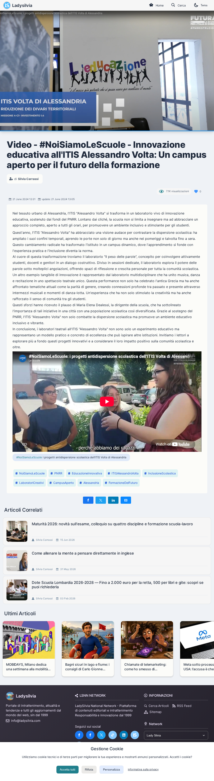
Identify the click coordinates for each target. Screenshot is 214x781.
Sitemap (155, 712)
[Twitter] (101, 735)
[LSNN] (135, 735)
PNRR (58, 473)
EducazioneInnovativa (87, 473)
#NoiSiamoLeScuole (29, 457)
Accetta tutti (67, 769)
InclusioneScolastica (162, 473)
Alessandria (91, 482)
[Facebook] (79, 735)
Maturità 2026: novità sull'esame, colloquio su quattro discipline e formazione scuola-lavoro (112, 524)
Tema (204, 5)
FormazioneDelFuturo (123, 482)
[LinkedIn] (124, 735)
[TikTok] (112, 735)
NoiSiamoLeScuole (32, 473)
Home (160, 5)
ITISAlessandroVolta (125, 473)
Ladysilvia (22, 5)
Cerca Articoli (159, 706)
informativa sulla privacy (143, 769)
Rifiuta (89, 769)
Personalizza (111, 769)
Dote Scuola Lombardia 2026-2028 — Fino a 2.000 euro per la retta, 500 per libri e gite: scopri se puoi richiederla (118, 584)
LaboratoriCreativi (31, 482)
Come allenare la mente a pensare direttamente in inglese (83, 553)
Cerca (182, 5)
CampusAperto (63, 482)
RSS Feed (184, 706)
